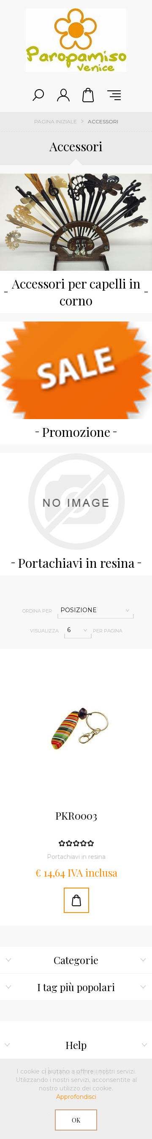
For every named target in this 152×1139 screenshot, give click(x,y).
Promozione (76, 431)
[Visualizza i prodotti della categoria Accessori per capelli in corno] (76, 222)
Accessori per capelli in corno (76, 292)
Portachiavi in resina (76, 562)
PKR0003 (76, 815)
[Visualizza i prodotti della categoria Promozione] (76, 370)
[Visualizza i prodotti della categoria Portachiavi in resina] (76, 501)
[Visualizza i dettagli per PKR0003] (76, 725)
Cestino (88, 95)
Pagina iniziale (55, 121)
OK (76, 1120)
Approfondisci (76, 1097)
